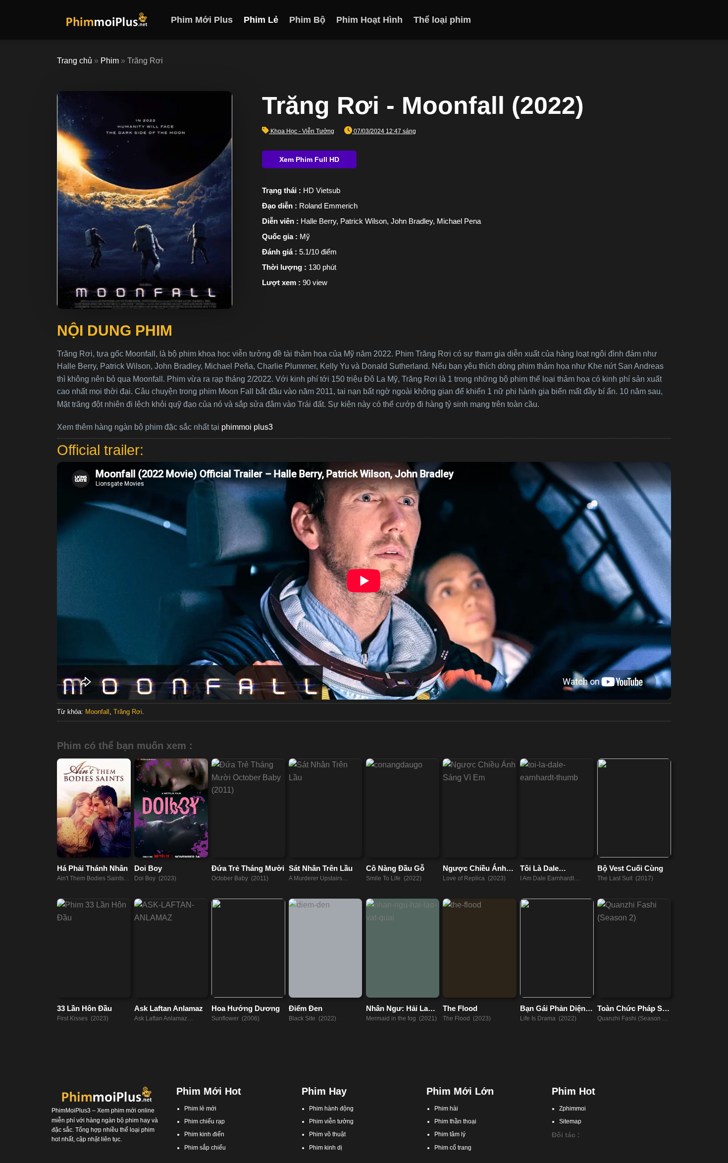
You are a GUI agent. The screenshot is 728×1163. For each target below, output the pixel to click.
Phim (110, 60)
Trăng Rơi (127, 711)
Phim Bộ (307, 20)
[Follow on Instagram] (639, 19)
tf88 (557, 1148)
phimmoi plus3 (247, 427)
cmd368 (608, 1148)
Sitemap (570, 1121)
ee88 (605, 1158)
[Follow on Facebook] (626, 19)
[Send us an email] (665, 19)
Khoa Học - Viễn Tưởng (302, 131)
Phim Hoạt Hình (369, 20)
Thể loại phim (442, 20)
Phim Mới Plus (202, 20)
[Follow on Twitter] (652, 19)
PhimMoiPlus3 (71, 1110)
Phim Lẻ (261, 20)
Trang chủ (74, 60)
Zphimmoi (572, 1108)
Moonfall (97, 711)
